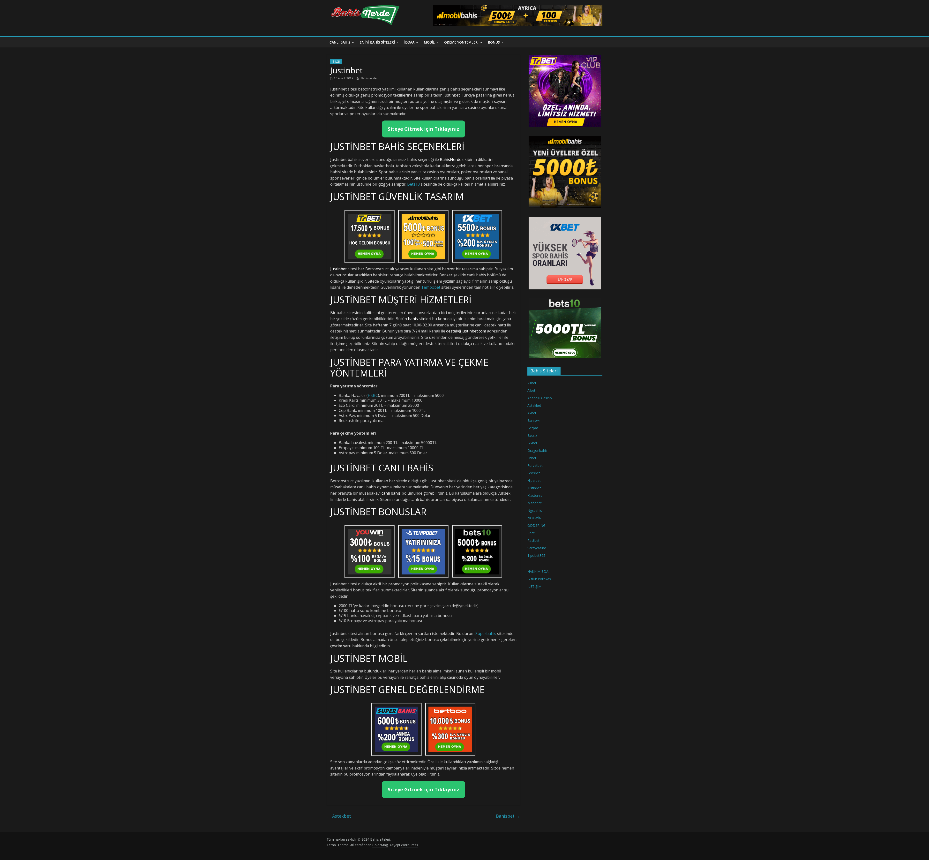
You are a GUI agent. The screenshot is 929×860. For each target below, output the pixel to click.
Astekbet (339, 816)
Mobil (429, 42)
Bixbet (532, 443)
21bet (531, 383)
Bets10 (413, 184)
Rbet (531, 533)
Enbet (531, 458)
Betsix (532, 435)
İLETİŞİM (534, 586)
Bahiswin (534, 420)
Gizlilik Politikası (539, 579)
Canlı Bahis (340, 42)
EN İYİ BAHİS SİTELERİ (377, 42)
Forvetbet (535, 465)
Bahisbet (508, 816)
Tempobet (430, 287)
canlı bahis (391, 493)
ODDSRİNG (536, 525)
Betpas (533, 428)
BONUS (494, 42)
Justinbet (534, 488)
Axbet (531, 413)
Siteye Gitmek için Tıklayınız (423, 129)
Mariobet (534, 503)
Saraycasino (536, 548)
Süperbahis (485, 633)
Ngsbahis (534, 510)
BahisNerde (450, 159)
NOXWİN (534, 518)
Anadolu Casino (539, 398)
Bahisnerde (369, 78)
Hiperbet (534, 480)
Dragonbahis (537, 450)
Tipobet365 (536, 555)
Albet (531, 390)
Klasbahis (534, 495)
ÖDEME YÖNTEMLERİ (461, 42)
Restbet (533, 540)
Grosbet (533, 473)
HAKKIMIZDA (537, 571)
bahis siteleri (419, 318)
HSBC (373, 395)
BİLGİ (336, 62)
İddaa (409, 42)
